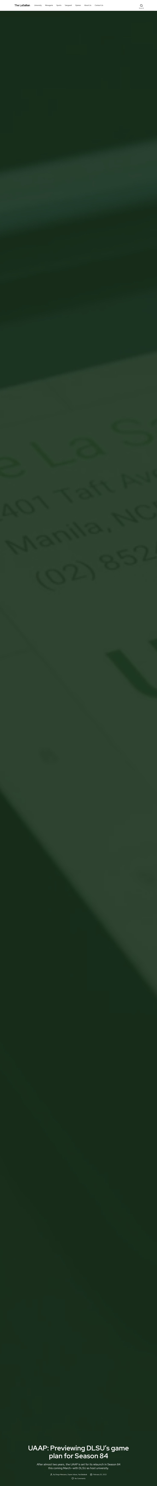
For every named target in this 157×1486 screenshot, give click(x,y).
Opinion (78, 5)
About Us (87, 5)
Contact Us (99, 5)
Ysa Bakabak (82, 1474)
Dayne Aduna (72, 1474)
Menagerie (49, 5)
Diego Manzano (61, 1474)
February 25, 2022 (100, 1474)
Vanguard (68, 5)
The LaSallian (22, 5)
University (38, 5)
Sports (58, 5)
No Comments (80, 1478)
